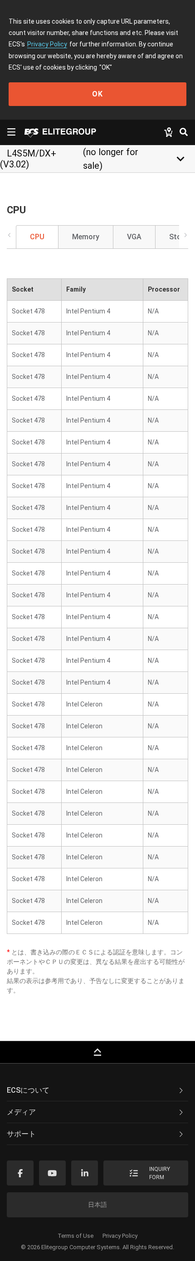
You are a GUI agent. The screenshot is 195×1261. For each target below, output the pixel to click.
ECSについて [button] (28, 1090)
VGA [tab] (134, 236)
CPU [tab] (37, 236)
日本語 (97, 1204)
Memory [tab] (85, 236)
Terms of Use (75, 1235)
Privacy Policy (47, 44)
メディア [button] (21, 1112)
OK (97, 94)
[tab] (97, 1090)
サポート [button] (21, 1134)
